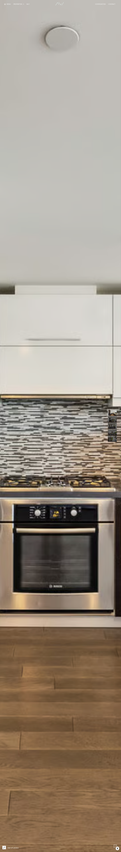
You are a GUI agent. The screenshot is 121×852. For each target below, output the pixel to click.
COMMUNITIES (100, 4)
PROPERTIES (17, 4)
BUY (28, 4)
